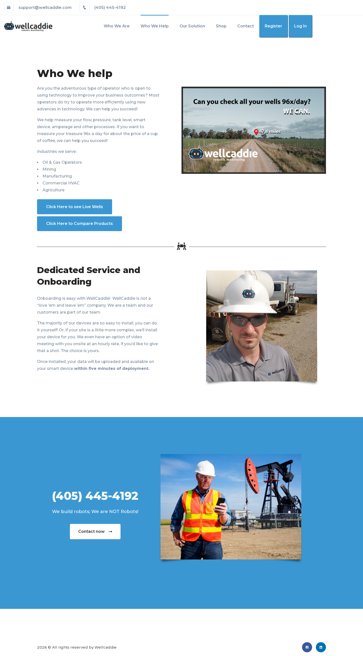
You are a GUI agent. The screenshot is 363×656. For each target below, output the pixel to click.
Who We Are (117, 26)
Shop (221, 26)
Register (273, 26)
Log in (300, 26)
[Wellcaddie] (28, 25)
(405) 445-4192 (109, 7)
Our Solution (192, 26)
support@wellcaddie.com (45, 7)
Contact (245, 26)
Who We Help (155, 26)
